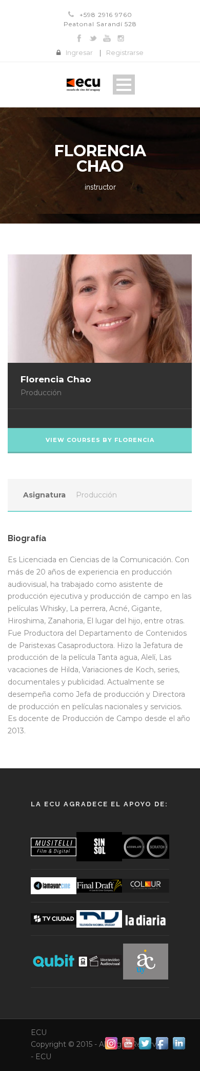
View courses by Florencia (100, 440)
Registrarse (125, 52)
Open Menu (124, 85)
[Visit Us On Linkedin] (178, 1042)
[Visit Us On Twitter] (144, 1042)
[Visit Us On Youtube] (127, 1042)
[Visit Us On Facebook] (161, 1042)
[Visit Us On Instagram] (111, 1042)
